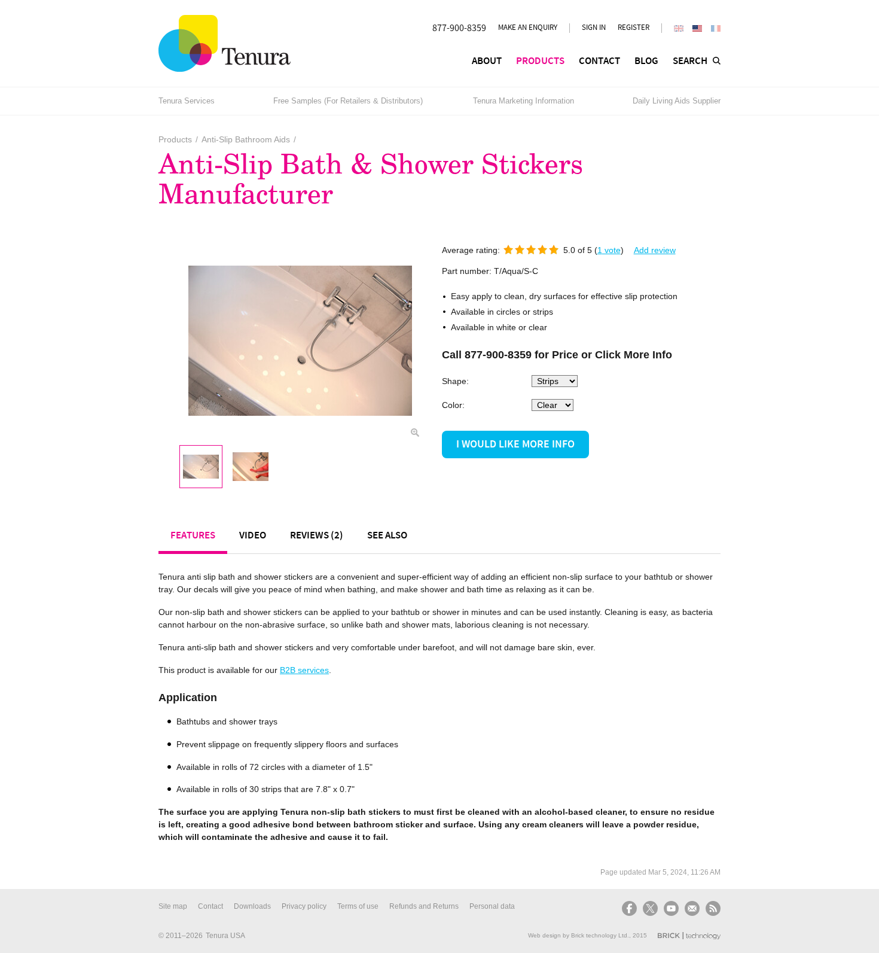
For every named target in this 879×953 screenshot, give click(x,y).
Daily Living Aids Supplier (677, 100)
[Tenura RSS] (712, 908)
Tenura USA (225, 935)
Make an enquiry (527, 27)
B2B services (304, 670)
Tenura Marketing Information (523, 100)
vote (609, 250)
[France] (716, 28)
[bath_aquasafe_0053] (200, 466)
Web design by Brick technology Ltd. (578, 935)
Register (633, 27)
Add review (655, 250)
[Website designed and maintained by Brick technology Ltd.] (689, 935)
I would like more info (515, 444)
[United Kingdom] (678, 28)
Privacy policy (304, 906)
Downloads (252, 906)
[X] (650, 908)
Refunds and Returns (424, 906)
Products (175, 139)
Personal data (492, 906)
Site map (172, 906)
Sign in (594, 27)
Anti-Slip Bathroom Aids (246, 139)
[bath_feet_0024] (250, 466)
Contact (210, 906)
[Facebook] (631, 908)
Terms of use (358, 906)
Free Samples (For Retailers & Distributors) (348, 100)
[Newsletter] (692, 908)
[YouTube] (671, 908)
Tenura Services (186, 100)
